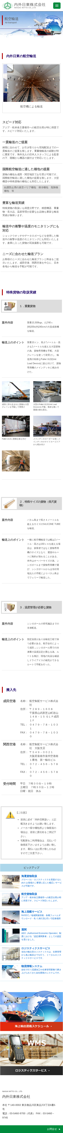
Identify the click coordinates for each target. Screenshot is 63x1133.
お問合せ (52, 1129)
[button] (20, 98)
